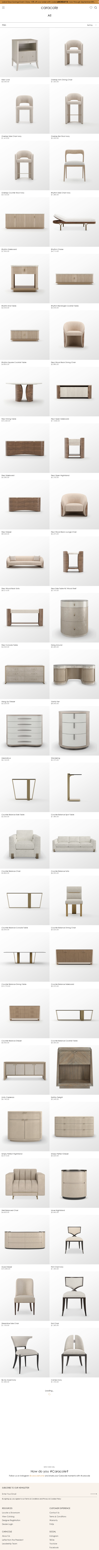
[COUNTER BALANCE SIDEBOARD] (74, 957)
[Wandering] (74, 731)
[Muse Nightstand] (74, 1183)
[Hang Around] (74, 618)
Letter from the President (12, 1540)
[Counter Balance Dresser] (25, 1013)
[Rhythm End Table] (25, 278)
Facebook (54, 1547)
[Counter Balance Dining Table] (25, 957)
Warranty (54, 1520)
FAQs (52, 1524)
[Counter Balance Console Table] (25, 900)
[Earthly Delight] (74, 1070)
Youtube (53, 1544)
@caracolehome (37, 1476)
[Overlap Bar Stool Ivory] (74, 109)
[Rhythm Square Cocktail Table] (25, 335)
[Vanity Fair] (74, 674)
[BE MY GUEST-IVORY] (25, 1352)
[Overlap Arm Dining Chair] (74, 52)
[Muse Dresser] (25, 1239)
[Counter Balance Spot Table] (74, 787)
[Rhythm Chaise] (74, 222)
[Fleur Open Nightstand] (74, 448)
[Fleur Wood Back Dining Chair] (74, 335)
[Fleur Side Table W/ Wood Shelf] (74, 561)
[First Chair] (74, 1296)
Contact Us (54, 1513)
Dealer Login (7, 1524)
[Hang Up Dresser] (25, 674)
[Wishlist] (91, 7)
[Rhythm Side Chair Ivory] (74, 165)
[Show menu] (3, 8)
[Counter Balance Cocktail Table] (74, 1013)
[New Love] (25, 52)
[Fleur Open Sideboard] (74, 391)
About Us (6, 1536)
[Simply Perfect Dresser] (74, 1126)
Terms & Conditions (58, 1516)
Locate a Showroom (11, 1513)
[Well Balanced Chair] (25, 1183)
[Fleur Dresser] (25, 504)
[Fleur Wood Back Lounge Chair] (74, 504)
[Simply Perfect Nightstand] (25, 1126)
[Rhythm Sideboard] (25, 222)
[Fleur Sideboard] (25, 448)
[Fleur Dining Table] (25, 391)
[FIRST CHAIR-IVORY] (74, 1239)
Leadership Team (9, 1544)
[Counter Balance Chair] (25, 844)
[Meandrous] (25, 731)
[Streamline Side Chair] (25, 1296)
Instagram (54, 1536)
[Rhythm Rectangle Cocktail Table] (74, 278)
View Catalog (8, 1516)
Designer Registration (11, 1520)
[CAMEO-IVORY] (74, 1352)
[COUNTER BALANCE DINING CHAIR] (74, 900)
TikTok (52, 1540)
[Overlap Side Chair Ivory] (25, 109)
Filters (4, 25)
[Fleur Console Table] (25, 618)
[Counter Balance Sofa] (74, 844)
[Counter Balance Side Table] (25, 787)
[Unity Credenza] (25, 1070)
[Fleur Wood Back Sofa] (25, 561)
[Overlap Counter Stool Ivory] (25, 165)
